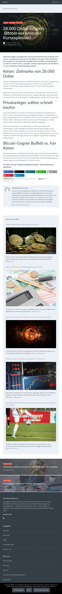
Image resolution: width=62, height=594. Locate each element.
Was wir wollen (7, 561)
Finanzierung (7, 549)
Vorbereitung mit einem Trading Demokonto (23, 484)
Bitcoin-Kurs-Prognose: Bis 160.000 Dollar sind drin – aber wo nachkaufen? (28, 317)
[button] (8, 171)
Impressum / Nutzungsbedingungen (14, 575)
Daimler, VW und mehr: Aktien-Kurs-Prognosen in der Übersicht (25, 359)
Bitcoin (47, 179)
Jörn (7, 43)
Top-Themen (19, 22)
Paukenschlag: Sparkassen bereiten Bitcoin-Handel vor (22, 224)
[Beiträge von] (4, 43)
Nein (29, 590)
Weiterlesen (10, 261)
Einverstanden (18, 590)
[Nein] (60, 588)
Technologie (12, 22)
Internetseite (25, 205)
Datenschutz (7, 579)
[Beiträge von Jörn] (7, 190)
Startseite (6, 530)
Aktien (5, 540)
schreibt (44, 84)
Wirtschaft (6, 535)
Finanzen (6, 22)
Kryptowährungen (8, 181)
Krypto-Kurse (33, 508)
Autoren (5, 570)
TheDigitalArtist (12, 45)
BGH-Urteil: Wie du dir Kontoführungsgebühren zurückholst (24, 267)
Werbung (6, 565)
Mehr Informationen (41, 590)
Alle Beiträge (16, 205)
